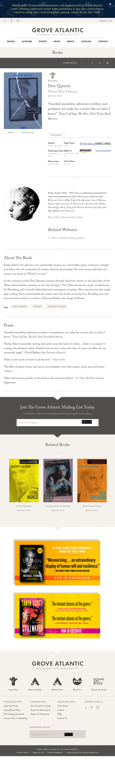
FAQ (60, 714)
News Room (63, 706)
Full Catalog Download (14, 714)
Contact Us (62, 718)
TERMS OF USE (38, 753)
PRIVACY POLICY (23, 753)
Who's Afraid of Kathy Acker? (68, 238)
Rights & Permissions (40, 714)
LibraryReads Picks (12, 710)
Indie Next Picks (11, 706)
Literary (37, 306)
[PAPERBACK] (56, 135)
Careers (61, 710)
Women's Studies (57, 306)
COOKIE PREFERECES (55, 753)
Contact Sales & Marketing (15, 718)
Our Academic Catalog (40, 706)
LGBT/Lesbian (20, 306)
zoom (10, 132)
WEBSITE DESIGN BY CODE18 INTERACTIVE (82, 753)
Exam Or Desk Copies (40, 710)
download (27, 132)
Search (104, 20)
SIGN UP (87, 421)
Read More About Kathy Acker (65, 217)
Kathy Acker (56, 96)
